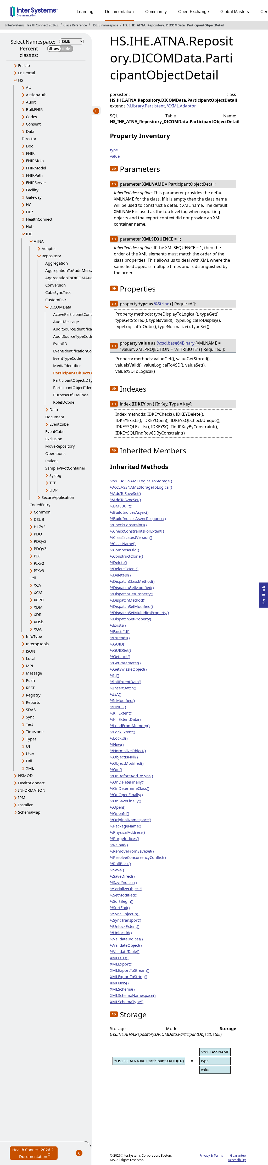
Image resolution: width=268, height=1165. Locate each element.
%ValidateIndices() (126, 938)
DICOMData (175, 25)
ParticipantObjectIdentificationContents (88, 387)
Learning (85, 11)
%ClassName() (123, 543)
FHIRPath (34, 175)
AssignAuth (36, 94)
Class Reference (75, 25)
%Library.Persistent (146, 106)
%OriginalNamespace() (130, 819)
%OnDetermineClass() (129, 788)
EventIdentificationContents (78, 350)
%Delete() (118, 562)
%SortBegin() (121, 901)
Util (33, 577)
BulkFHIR (34, 109)
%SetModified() (123, 895)
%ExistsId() (120, 631)
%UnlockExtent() (124, 926)
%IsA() (115, 694)
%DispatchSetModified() (131, 606)
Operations (55, 453)
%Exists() (118, 625)
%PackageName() (125, 826)
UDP (53, 490)
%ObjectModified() (127, 763)
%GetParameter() (125, 662)
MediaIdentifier (67, 365)
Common (42, 512)
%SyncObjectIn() (124, 913)
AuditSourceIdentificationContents (84, 329)
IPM (21, 797)
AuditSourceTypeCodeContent (80, 336)
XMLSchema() (122, 989)
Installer (25, 804)
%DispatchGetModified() (132, 587)
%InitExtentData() (125, 681)
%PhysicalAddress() (127, 832)
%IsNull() (118, 706)
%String (162, 304)
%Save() (117, 869)
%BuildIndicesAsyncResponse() (138, 518)
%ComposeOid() (124, 549)
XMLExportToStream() (129, 970)
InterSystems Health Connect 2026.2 (32, 25)
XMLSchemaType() (126, 1001)
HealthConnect (39, 219)
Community (156, 11)
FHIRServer (36, 182)
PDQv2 (40, 541)
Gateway (34, 197)
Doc (29, 146)
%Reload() (119, 844)
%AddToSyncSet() (125, 499)
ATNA (141, 25)
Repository (155, 25)
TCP (52, 482)
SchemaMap (29, 812)
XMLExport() (121, 964)
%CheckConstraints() (128, 524)
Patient (51, 460)
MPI (29, 665)
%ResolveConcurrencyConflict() (138, 857)
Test (29, 724)
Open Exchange (193, 11)
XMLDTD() (119, 957)
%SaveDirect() (122, 876)
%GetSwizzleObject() (128, 669)
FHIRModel (36, 167)
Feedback (263, 593)
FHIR (30, 153)
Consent (33, 124)
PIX (37, 555)
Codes (31, 116)
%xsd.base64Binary (175, 343)
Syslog (55, 475)
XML (30, 768)
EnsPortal (26, 72)
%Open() (118, 807)
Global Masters (234, 11)
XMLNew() (119, 982)
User (30, 753)
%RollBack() (120, 863)
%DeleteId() (120, 575)
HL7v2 (40, 526)
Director (29, 138)
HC (28, 204)
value (115, 156)
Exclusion (53, 438)
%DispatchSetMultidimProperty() (139, 612)
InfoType (34, 636)
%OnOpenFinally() (126, 794)
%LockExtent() (122, 731)
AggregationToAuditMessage (71, 270)
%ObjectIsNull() (124, 756)
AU (28, 87)
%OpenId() (119, 813)
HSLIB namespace (105, 25)
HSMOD (25, 775)
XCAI (38, 592)
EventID (60, 343)
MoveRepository (60, 446)
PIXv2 (39, 563)
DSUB (39, 519)
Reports (33, 702)
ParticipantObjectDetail (205, 25)
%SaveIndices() (123, 882)
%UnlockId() (121, 932)
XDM (38, 607)
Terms (218, 1155)
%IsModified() (122, 700)
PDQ (38, 533)
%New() (117, 744)
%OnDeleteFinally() (127, 782)
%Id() (114, 675)
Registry (33, 695)
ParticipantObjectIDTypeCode (79, 380)
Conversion (55, 285)
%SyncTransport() (125, 920)
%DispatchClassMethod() (132, 581)
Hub (30, 226)
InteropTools (37, 643)
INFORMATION (31, 790)
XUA (38, 629)
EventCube (59, 424)
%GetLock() (120, 656)
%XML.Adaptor (181, 106)
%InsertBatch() (123, 687)
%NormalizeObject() (128, 750)
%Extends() (120, 637)
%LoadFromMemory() (130, 725)
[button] (114, 169)
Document (54, 416)
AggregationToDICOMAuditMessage (78, 277)
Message (34, 673)
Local (30, 658)
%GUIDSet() (120, 650)
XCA (37, 585)
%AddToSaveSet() (125, 493)
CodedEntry (40, 504)
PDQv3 (40, 548)
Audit (31, 102)
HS (125, 25)
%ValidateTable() (124, 951)
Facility (32, 189)
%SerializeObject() (126, 888)
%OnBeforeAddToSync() (131, 775)
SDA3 (31, 709)
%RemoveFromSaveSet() (132, 851)
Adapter (49, 248)
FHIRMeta (35, 160)
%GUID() (118, 644)
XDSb (38, 621)
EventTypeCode (67, 358)
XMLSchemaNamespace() (133, 995)
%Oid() (116, 769)
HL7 (29, 211)
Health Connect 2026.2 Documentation (35, 1153)
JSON (30, 651)
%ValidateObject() (126, 945)
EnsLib (24, 65)
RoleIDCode (63, 402)
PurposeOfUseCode (70, 394)
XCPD (39, 599)
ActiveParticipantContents (76, 314)
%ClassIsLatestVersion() (131, 537)
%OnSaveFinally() (125, 800)
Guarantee (238, 1155)
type (114, 149)
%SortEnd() (120, 907)
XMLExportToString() (128, 976)
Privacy (204, 1155)
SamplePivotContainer (65, 468)
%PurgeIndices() (124, 838)
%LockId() (119, 738)
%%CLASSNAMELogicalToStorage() (141, 480)
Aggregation (56, 263)
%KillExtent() (121, 713)
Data (30, 131)
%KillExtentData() (125, 719)
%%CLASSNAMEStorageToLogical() (141, 487)
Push (30, 680)
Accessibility (237, 1160)
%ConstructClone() (126, 556)
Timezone (34, 731)
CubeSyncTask (58, 292)
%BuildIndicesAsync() (129, 512)
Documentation (119, 11)
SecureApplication (58, 497)
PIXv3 (39, 570)
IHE (132, 25)
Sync (30, 716)
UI (28, 746)
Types (31, 738)
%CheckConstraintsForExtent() (137, 531)
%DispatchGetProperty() (131, 593)
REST (30, 687)
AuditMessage (66, 321)
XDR (37, 614)
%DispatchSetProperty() (131, 618)
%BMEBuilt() (121, 506)
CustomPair (55, 299)
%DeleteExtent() (124, 568)
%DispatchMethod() (128, 600)
